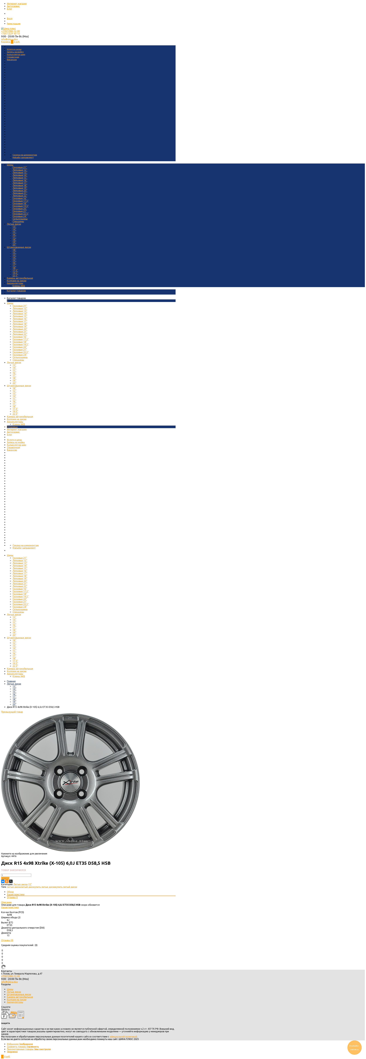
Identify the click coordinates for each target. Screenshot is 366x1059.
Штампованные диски (19, 247)
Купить (5, 878)
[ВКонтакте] (3, 881)
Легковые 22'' (20, 195)
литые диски (14, 887)
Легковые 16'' (20, 180)
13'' (14, 226)
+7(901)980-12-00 (10, 31)
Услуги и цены (14, 49)
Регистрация (13, 23)
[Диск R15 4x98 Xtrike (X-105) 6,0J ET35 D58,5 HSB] (70, 851)
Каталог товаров (16, 290)
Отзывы (12, 897)
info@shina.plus (9, 39)
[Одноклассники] (7, 881)
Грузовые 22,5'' (21, 213)
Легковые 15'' (20, 177)
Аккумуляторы (15, 283)
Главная (11, 681)
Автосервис (13, 6)
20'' (14, 244)
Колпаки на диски (16, 280)
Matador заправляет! (23, 157)
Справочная (13, 57)
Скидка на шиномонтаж (25, 155)
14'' (14, 229)
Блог (9, 8)
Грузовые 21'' (20, 167)
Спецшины (18, 221)
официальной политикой (123, 1036)
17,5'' (15, 270)
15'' (14, 231)
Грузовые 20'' (20, 208)
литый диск (27, 887)
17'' (14, 237)
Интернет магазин (17, 3)
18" (14, 268)
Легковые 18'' (20, 185)
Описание (6, 902)
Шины (10, 165)
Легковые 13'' (20, 172)
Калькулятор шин (16, 54)
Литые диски (14, 224)
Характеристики (15, 894)
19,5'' (15, 273)
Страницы (12, 427)
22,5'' (15, 275)
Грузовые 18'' (20, 203)
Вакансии (12, 59)
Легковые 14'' (20, 175)
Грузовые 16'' (20, 198)
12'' (14, 252)
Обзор (10, 891)
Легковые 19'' (20, 188)
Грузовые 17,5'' (21, 201)
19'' (14, 242)
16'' (14, 234)
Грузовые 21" (20, 211)
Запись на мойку (15, 52)
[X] (11, 881)
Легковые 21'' (20, 193)
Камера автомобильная (20, 278)
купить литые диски (44, 887)
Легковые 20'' (20, 190)
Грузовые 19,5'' (21, 206)
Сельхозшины (20, 219)
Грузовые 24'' (20, 216)
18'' (14, 239)
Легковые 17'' (20, 183)
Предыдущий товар (12, 712)
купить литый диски (66, 887)
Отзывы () (7, 940)
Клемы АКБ (19, 286)
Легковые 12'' (20, 170)
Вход (9, 18)
